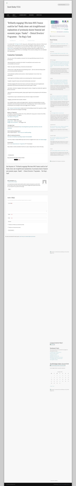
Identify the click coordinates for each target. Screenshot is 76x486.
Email (10, 218)
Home (8, 15)
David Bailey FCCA (13, 40)
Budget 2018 (10, 121)
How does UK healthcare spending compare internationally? (19, 136)
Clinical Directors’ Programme (19, 143)
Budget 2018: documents (12, 122)
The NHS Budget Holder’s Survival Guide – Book (59, 43)
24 (59, 381)
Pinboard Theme (61, 484)
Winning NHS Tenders (54, 359)
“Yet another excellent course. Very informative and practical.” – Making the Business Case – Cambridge (59, 138)
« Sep (51, 386)
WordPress (68, 484)
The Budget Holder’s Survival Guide (57, 113)
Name (10, 214)
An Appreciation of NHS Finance (55, 352)
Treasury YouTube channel (14, 108)
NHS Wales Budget (42, 139)
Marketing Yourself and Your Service (56, 357)
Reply (9, 189)
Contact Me (39, 15)
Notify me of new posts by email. (15, 227)
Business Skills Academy (54, 353)
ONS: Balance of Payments (12, 116)
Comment (10, 203)
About (15, 15)
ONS (17, 115)
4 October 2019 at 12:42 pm (12, 181)
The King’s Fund (17, 44)
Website (9, 221)
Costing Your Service (53, 354)
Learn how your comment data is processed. (27, 236)
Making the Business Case (54, 355)
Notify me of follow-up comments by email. (16, 224)
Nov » (53, 386)
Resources (31, 15)
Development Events (31, 40)
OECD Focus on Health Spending (24, 132)
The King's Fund (11, 155)
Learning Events (22, 15)
